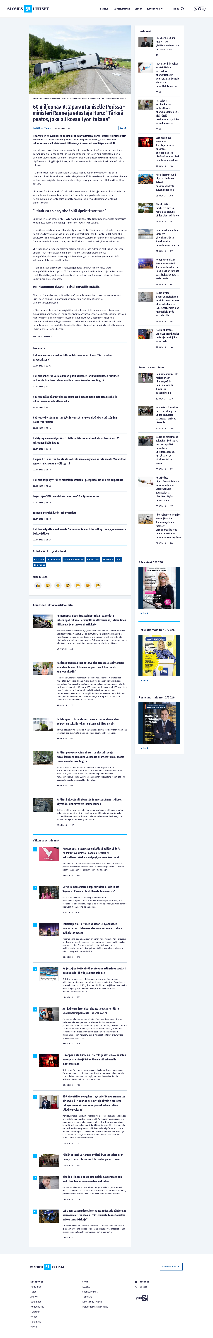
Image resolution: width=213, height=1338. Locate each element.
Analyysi (34, 1296)
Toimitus (87, 1296)
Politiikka (38, 128)
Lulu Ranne (39, 565)
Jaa (121, 128)
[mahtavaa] (78, 585)
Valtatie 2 (39, 559)
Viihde (33, 1326)
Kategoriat (153, 8)
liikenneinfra (54, 559)
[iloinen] (48, 585)
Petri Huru (108, 559)
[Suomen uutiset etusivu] (24, 9)
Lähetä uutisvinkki (92, 1301)
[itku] (58, 585)
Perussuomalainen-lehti (95, 1306)
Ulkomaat (35, 1301)
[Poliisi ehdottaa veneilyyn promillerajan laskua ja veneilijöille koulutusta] (145, 338)
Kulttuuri (35, 1311)
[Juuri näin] (38, 585)
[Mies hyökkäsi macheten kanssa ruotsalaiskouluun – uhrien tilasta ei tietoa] (145, 213)
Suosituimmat (122, 8)
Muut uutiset (37, 1306)
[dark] (196, 8)
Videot (138, 8)
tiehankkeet (93, 559)
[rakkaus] (88, 585)
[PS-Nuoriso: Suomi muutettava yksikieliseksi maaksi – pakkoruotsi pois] (145, 46)
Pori (119, 559)
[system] (199, 8)
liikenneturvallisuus (73, 559)
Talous (47, 128)
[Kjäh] (98, 585)
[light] (203, 8)
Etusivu (104, 8)
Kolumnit (35, 1321)
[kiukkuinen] (68, 585)
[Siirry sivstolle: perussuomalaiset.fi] (158, 1298)
